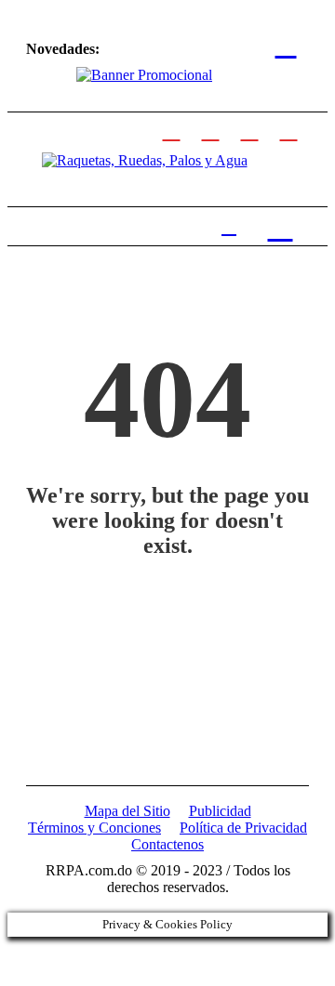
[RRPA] (210, 129)
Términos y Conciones (94, 827)
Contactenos (167, 844)
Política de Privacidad (243, 827)
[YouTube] (288, 129)
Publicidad (220, 811)
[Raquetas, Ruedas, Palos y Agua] (145, 160)
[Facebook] (171, 129)
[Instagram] (249, 129)
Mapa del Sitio (127, 811)
